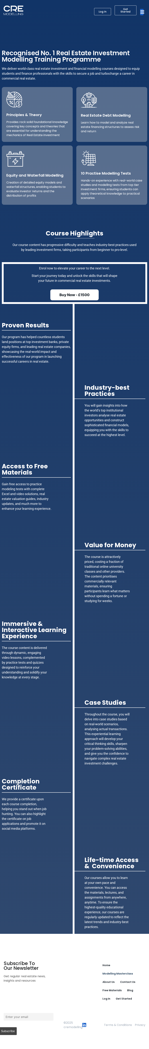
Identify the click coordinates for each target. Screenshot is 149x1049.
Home (106, 965)
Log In (106, 998)
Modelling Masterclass (117, 973)
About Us (108, 982)
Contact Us (127, 982)
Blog (130, 990)
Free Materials (112, 990)
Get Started (124, 998)
